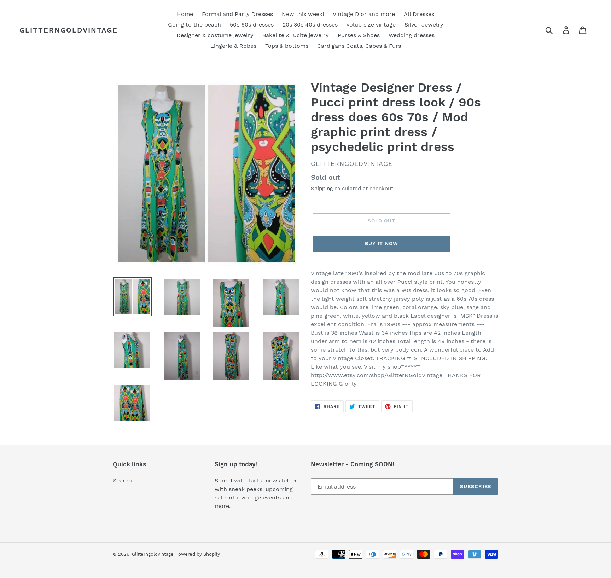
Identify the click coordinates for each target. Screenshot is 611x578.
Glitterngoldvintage (68, 30)
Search (122, 480)
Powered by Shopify (197, 554)
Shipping (322, 188)
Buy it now (381, 243)
